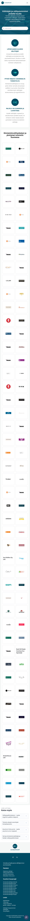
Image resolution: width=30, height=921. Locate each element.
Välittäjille (5, 909)
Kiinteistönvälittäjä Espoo (9, 883)
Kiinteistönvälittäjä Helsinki (10, 882)
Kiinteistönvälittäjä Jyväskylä (10, 893)
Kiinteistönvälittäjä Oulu (9, 889)
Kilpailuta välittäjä (7, 871)
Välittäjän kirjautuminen (9, 908)
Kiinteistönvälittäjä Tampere (10, 885)
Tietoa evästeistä (7, 903)
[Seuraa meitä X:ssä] (17, 857)
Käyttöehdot (6, 900)
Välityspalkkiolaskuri (8, 872)
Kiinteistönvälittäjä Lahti (9, 891)
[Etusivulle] (6, 2)
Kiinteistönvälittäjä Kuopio (10, 894)
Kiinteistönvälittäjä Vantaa (10, 888)
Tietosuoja (5, 902)
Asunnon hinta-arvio (8, 874)
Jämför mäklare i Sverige (9, 905)
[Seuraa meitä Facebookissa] (13, 857)
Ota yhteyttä (6, 911)
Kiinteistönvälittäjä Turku (9, 886)
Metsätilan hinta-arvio (8, 876)
